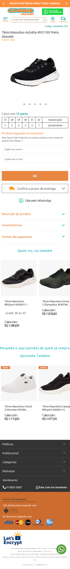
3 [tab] (35, 104)
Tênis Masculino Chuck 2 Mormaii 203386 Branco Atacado (18, 408)
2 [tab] (29, 104)
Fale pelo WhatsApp (38, 200)
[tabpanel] (35, 72)
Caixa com (15, 113)
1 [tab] (24, 104)
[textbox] (29, 19)
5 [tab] (46, 104)
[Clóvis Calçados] (21, 11)
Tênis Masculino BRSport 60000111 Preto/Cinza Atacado (17, 303)
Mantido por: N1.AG (42, 564)
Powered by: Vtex (28, 564)
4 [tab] (40, 104)
